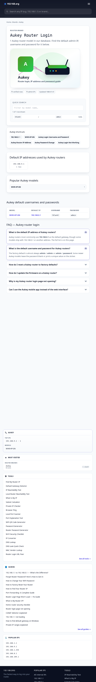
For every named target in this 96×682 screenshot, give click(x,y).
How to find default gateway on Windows (22, 621)
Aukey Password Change (44, 142)
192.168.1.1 (11, 643)
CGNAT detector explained (16, 613)
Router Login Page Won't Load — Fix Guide (23, 597)
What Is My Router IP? (15, 601)
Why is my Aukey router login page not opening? (32, 281)
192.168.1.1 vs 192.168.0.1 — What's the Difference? (27, 573)
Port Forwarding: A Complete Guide (20, 593)
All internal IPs (40, 675)
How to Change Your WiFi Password (20, 581)
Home (8, 22)
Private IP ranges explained (17, 625)
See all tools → (85, 559)
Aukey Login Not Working (68, 142)
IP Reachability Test (72, 675)
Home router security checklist (18, 605)
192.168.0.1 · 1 (13, 441)
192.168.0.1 (16, 137)
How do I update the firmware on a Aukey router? (33, 273)
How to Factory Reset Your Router (19, 585)
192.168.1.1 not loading (15, 617)
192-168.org (13, 3)
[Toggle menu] (89, 3)
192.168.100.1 (12, 657)
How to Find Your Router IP (17, 589)
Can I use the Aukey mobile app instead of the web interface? (38, 289)
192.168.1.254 (12, 650)
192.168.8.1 (11, 653)
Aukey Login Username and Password (53, 137)
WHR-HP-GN (30, 137)
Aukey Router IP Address (21, 142)
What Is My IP (70, 678)
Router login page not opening (18, 609)
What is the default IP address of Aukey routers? (32, 232)
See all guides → (84, 629)
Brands (15, 22)
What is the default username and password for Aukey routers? (39, 248)
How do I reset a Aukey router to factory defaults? (33, 264)
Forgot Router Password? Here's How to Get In (24, 577)
